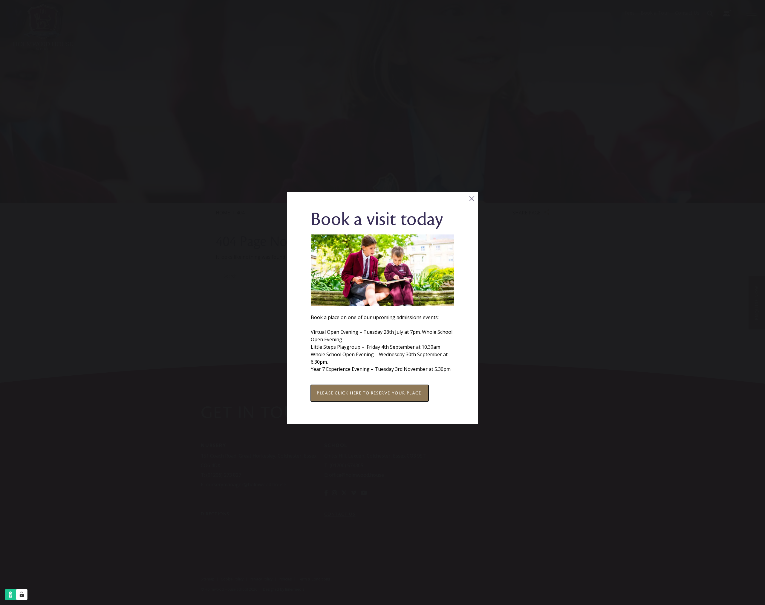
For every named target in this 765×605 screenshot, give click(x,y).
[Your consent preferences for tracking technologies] (21, 594)
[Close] (471, 198)
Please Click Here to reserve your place (370, 393)
